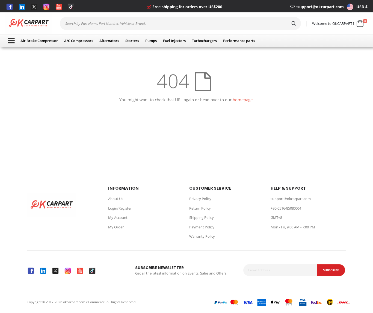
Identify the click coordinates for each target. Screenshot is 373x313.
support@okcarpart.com (320, 6)
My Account (118, 217)
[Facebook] (9, 7)
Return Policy (200, 208)
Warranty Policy (202, 236)
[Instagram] (46, 7)
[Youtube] (59, 7)
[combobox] (180, 23)
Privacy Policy (200, 198)
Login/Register (120, 208)
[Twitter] (34, 7)
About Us (115, 198)
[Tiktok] (71, 7)
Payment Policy (201, 227)
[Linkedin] (22, 7)
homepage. (243, 99)
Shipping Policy (201, 217)
